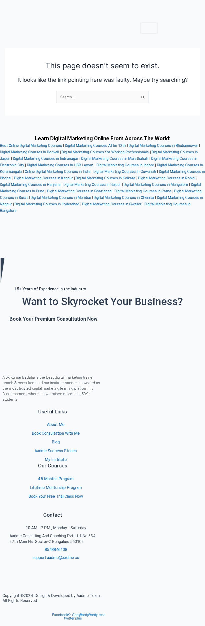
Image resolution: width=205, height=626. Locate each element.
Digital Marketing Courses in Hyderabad (47, 204)
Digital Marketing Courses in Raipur (92, 184)
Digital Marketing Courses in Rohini (166, 178)
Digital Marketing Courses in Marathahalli (114, 158)
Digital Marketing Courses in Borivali (29, 152)
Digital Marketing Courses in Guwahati (125, 171)
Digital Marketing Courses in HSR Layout (60, 165)
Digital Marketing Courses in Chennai (124, 197)
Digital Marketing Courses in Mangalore (156, 184)
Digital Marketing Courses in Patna (142, 191)
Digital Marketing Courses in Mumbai (61, 197)
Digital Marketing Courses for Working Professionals (105, 152)
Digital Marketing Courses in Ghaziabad (79, 191)
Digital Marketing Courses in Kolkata (105, 178)
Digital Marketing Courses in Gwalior (112, 204)
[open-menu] (149, 28)
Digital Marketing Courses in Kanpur (43, 178)
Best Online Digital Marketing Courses (31, 145)
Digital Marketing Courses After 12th (95, 145)
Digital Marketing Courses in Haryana (30, 184)
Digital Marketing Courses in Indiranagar (45, 158)
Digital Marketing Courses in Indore (125, 165)
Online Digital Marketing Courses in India (57, 171)
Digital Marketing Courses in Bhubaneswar (163, 145)
